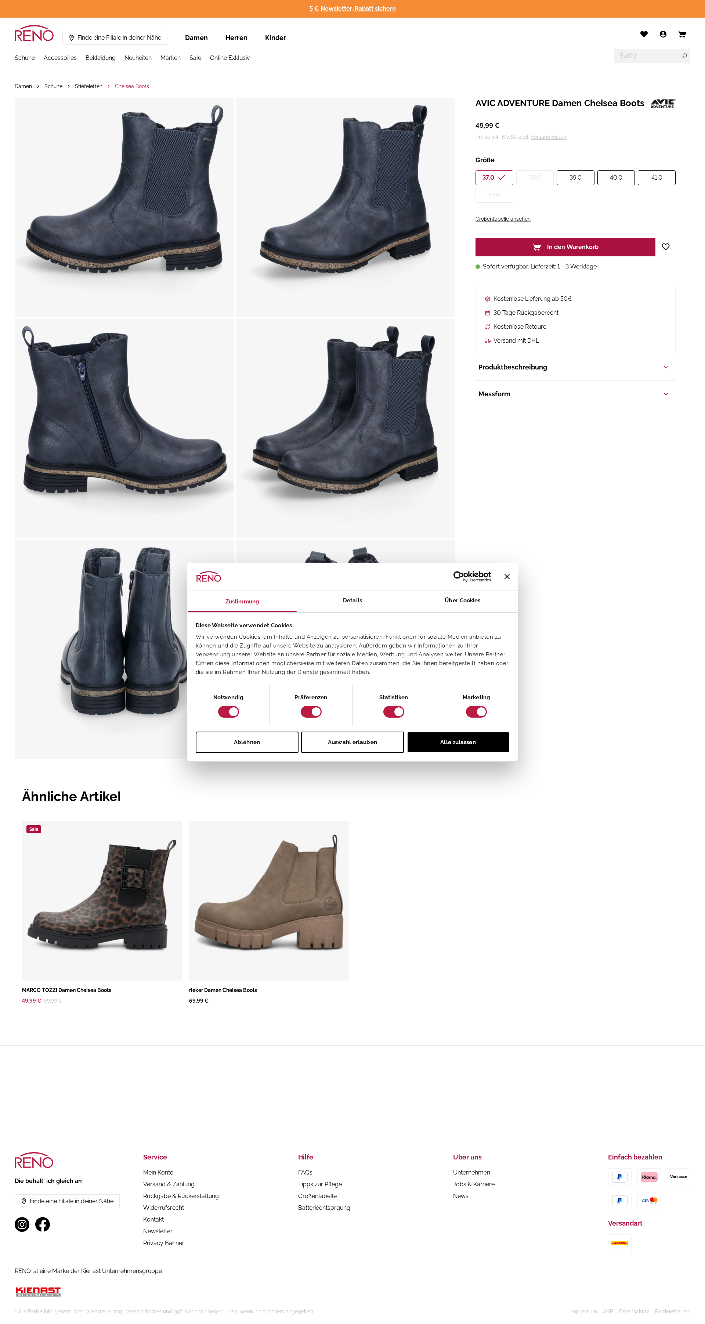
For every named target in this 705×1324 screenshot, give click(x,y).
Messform (494, 394)
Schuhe (25, 57)
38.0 (535, 177)
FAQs (305, 1172)
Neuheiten (138, 57)
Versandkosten (548, 137)
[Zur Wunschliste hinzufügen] (668, 247)
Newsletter (158, 1231)
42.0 (494, 195)
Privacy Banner (163, 1243)
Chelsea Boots (132, 86)
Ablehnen (247, 742)
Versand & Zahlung (169, 1184)
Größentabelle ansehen (503, 219)
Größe (485, 160)
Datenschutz (634, 1311)
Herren (236, 38)
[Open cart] (682, 34)
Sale (195, 57)
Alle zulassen (458, 742)
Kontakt (153, 1219)
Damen (196, 38)
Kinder (275, 38)
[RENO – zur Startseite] (34, 33)
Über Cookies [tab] (462, 600)
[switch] (311, 712)
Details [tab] (352, 600)
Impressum (583, 1311)
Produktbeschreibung (512, 367)
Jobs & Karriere (474, 1184)
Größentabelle (317, 1196)
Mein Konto (158, 1172)
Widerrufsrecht (163, 1207)
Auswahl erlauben (352, 742)
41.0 (656, 177)
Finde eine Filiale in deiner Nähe (119, 37)
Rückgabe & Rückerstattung (181, 1196)
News (461, 1196)
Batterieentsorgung (324, 1207)
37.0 (488, 177)
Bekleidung (101, 57)
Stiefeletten (88, 86)
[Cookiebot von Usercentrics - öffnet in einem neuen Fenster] (459, 576)
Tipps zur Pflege (320, 1184)
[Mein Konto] (663, 34)
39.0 (576, 177)
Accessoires (60, 57)
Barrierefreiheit (672, 1311)
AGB (608, 1311)
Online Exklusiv (230, 57)
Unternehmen (471, 1172)
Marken (170, 57)
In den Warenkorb (573, 246)
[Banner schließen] (507, 576)
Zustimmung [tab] (242, 601)
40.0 (616, 177)
